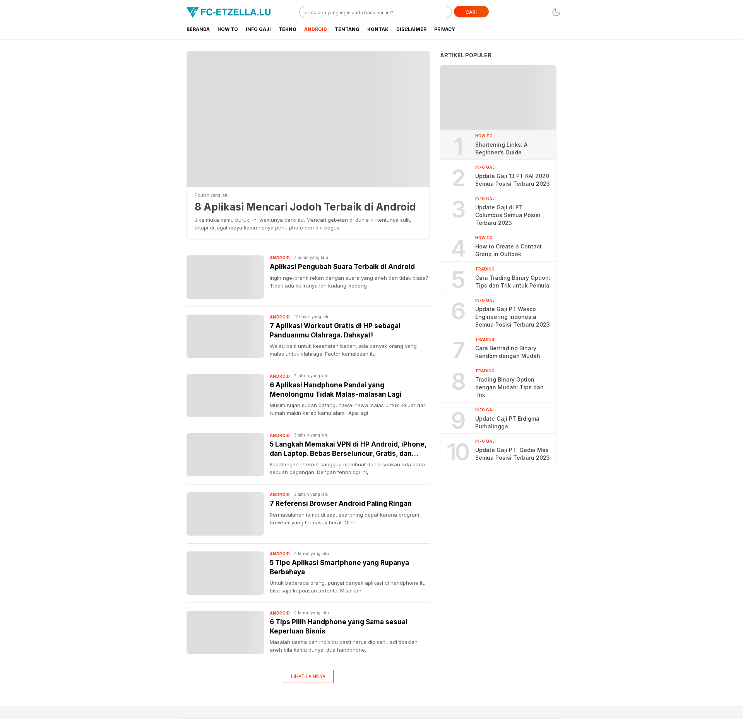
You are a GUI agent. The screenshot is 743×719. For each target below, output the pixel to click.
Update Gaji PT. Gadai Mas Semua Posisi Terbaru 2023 (512, 454)
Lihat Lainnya (308, 676)
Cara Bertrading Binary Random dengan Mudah (507, 352)
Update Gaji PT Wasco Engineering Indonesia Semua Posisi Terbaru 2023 (512, 317)
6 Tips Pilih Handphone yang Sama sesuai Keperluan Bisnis (338, 626)
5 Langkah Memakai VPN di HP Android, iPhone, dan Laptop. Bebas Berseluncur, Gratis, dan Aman (348, 449)
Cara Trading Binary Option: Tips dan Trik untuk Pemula (512, 281)
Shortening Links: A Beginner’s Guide (501, 148)
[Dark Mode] (556, 12)
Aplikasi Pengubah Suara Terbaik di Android (342, 266)
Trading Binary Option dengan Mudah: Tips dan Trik (509, 387)
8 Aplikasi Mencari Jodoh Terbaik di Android (305, 207)
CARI (471, 12)
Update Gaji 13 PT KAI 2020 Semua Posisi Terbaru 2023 (512, 180)
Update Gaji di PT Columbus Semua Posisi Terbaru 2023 (507, 215)
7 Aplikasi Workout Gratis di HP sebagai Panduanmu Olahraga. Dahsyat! (335, 330)
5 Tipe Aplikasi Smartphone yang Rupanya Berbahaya (339, 567)
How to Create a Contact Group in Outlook (508, 250)
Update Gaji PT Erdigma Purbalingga (507, 422)
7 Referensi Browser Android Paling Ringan (341, 503)
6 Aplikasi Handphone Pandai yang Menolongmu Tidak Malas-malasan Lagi (336, 389)
